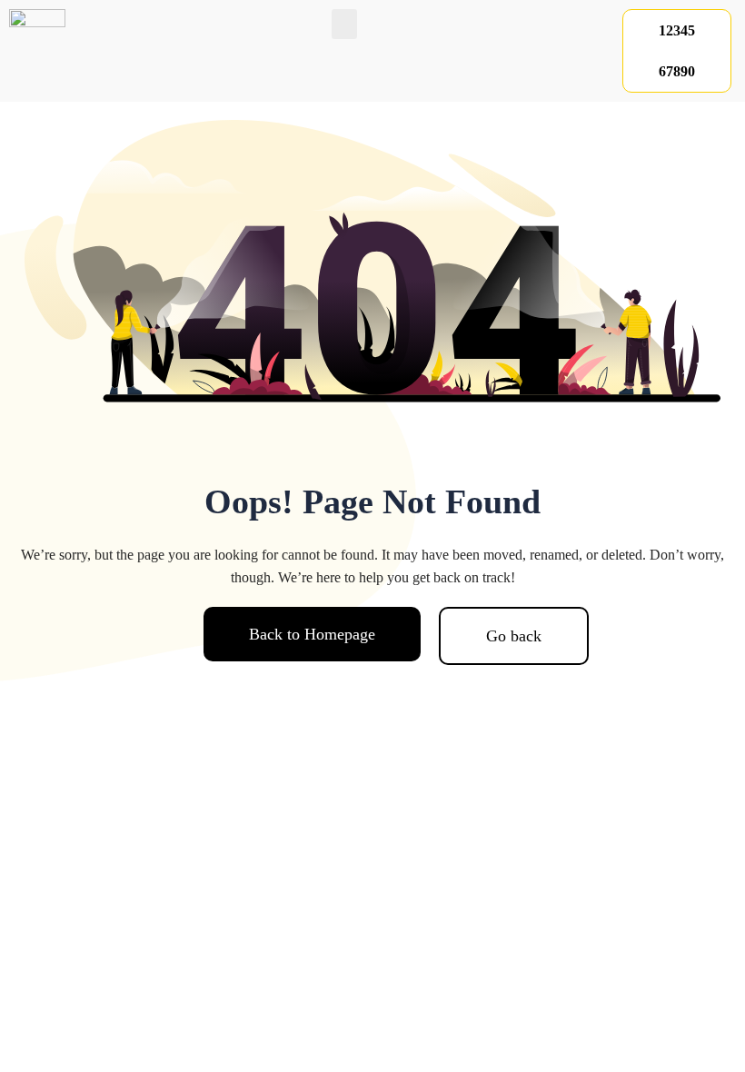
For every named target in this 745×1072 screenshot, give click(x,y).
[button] (344, 24)
